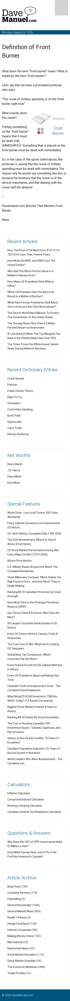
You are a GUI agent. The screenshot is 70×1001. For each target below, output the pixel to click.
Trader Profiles (16, 973)
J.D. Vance (13, 470)
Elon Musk (13, 482)
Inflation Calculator (18, 793)
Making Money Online (20, 936)
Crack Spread (15, 378)
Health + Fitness (17, 917)
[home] (19, 15)
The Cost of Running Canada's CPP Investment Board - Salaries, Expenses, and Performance (33, 728)
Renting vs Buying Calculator (24, 805)
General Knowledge (19, 905)
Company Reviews (18, 892)
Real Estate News (18, 948)
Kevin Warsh (14, 464)
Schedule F (14, 403)
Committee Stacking (20, 409)
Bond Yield (13, 415)
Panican (12, 384)
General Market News (20, 911)
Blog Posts (13, 886)
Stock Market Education (22, 954)
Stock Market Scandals (21, 960)
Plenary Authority (18, 434)
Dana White (14, 476)
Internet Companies (19, 929)
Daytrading (14, 898)
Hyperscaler (14, 421)
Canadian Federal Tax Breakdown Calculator (34, 811)
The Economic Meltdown (22, 967)
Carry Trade (14, 428)
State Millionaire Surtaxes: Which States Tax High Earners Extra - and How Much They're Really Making (34, 581)
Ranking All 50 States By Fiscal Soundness (33, 717)
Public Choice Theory (20, 390)
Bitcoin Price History (19, 560)
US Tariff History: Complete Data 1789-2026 (34, 533)
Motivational (15, 942)
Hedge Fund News (18, 923)
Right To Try (14, 397)
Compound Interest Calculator (25, 799)
